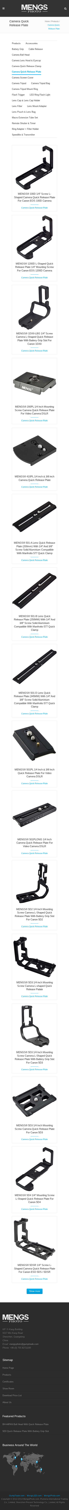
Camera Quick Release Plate (26, 71)
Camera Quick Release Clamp (26, 66)
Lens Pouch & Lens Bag (24, 112)
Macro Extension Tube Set (25, 117)
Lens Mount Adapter (37, 106)
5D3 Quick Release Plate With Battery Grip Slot (26, 1431)
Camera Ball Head (20, 55)
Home (47, 21)
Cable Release (36, 49)
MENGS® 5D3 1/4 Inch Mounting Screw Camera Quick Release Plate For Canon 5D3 (34, 1129)
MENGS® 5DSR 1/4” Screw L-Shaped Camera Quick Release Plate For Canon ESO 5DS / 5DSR (34, 1268)
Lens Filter (17, 106)
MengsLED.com (34, 1496)
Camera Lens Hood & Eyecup (26, 60)
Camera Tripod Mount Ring (25, 89)
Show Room (8, 1388)
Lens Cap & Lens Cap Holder (26, 100)
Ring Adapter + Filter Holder (25, 129)
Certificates (8, 1381)
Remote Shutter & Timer (24, 123)
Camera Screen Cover (22, 77)
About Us (7, 1402)
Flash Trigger (18, 94)
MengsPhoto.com (52, 1496)
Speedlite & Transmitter (23, 134)
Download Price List (12, 1395)
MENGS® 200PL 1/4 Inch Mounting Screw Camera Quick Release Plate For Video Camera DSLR (34, 410)
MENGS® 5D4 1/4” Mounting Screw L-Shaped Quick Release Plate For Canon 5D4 (34, 1199)
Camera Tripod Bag (40, 83)
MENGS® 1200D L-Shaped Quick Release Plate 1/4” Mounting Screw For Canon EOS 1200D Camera (34, 267)
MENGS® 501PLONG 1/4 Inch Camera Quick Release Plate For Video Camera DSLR (34, 843)
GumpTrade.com (16, 1496)
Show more (34, 1291)
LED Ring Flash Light (40, 94)
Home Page (8, 1368)
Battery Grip (18, 49)
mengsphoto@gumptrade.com (24, 1344)
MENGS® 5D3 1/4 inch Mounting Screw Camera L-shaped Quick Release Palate (34, 986)
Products (55, 21)
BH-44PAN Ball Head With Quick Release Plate (26, 1424)
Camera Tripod (19, 83)
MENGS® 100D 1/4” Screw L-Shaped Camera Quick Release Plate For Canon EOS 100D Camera (34, 197)
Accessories (32, 43)
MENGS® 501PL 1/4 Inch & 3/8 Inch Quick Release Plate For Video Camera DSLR (34, 773)
